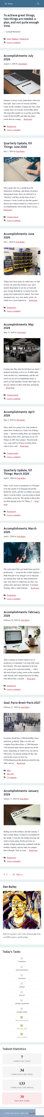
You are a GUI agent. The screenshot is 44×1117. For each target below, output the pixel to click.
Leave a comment (13, 42)
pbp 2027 (10, 773)
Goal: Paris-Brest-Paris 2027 (22, 702)
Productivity (24, 39)
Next (19, 874)
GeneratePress (34, 1113)
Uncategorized (12, 217)
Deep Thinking (13, 39)
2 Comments (12, 777)
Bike (9, 770)
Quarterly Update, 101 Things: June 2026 (18, 144)
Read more (28, 119)
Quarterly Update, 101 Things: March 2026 (18, 471)
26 (14, 874)
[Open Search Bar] (38, 3)
